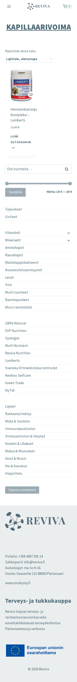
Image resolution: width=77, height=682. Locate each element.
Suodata (15, 192)
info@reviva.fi (34, 562)
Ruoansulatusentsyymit (23, 270)
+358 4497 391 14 (30, 556)
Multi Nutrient (16, 345)
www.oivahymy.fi (17, 583)
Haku (68, 169)
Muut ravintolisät (18, 307)
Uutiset (11, 216)
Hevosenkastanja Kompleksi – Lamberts (23, 115)
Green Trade (14, 383)
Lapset (10, 406)
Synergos (12, 338)
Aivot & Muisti (15, 458)
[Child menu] (68, 232)
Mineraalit (13, 240)
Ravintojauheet (17, 299)
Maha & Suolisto (17, 421)
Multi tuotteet (16, 292)
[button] (21, 94)
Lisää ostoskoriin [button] (20, 139)
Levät (9, 277)
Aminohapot (14, 247)
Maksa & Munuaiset (20, 451)
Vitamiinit (12, 232)
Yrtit (8, 285)
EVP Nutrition (15, 330)
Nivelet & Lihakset (19, 443)
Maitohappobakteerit (21, 262)
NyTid (10, 390)
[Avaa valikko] (9, 6)
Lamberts (12, 360)
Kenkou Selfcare (18, 375)
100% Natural (15, 323)
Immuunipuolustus (20, 428)
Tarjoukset (13, 209)
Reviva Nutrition (17, 353)
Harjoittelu (13, 473)
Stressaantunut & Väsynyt (25, 436)
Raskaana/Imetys (18, 413)
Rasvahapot (14, 255)
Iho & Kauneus (16, 466)
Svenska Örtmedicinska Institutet (31, 368)
